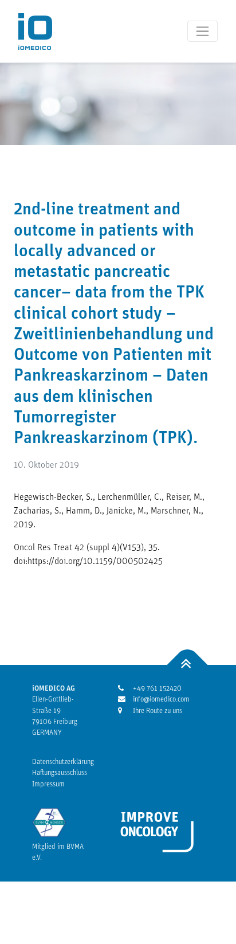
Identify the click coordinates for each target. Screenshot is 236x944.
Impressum (48, 784)
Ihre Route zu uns (153, 711)
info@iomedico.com (153, 699)
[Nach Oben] (187, 665)
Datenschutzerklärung (63, 762)
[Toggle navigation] (202, 31)
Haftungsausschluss (59, 773)
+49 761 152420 (153, 688)
